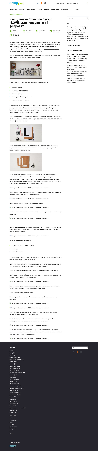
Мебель (12, 377)
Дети (11, 355)
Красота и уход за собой (16, 372)
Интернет (12, 361)
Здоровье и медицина (16, 359)
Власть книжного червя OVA (39, 414)
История (12, 364)
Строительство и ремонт (16, 408)
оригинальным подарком (51, 49)
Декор (11, 353)
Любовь (12, 375)
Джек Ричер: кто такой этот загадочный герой (59, 415)
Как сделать (64, 9)
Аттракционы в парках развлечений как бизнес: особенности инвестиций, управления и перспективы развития (18, 418)
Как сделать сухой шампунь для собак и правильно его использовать (77, 73)
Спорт (40, 9)
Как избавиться (14, 368)
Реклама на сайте (72, 3)
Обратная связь (60, 3)
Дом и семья (31, 9)
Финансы (46, 9)
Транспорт (22, 9)
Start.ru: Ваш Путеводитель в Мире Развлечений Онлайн (79, 415)
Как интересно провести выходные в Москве (18, 388)
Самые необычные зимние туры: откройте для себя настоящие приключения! (38, 389)
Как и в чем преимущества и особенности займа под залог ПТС (76, 80)
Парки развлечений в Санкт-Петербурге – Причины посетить (80, 388)
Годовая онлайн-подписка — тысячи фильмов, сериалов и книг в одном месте (59, 389)
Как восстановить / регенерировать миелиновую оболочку (77, 60)
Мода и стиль (13, 379)
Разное (77, 9)
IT (70, 9)
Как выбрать (13, 9)
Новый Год (12, 381)
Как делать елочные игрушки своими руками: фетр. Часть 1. (77, 67)
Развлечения (55, 9)
